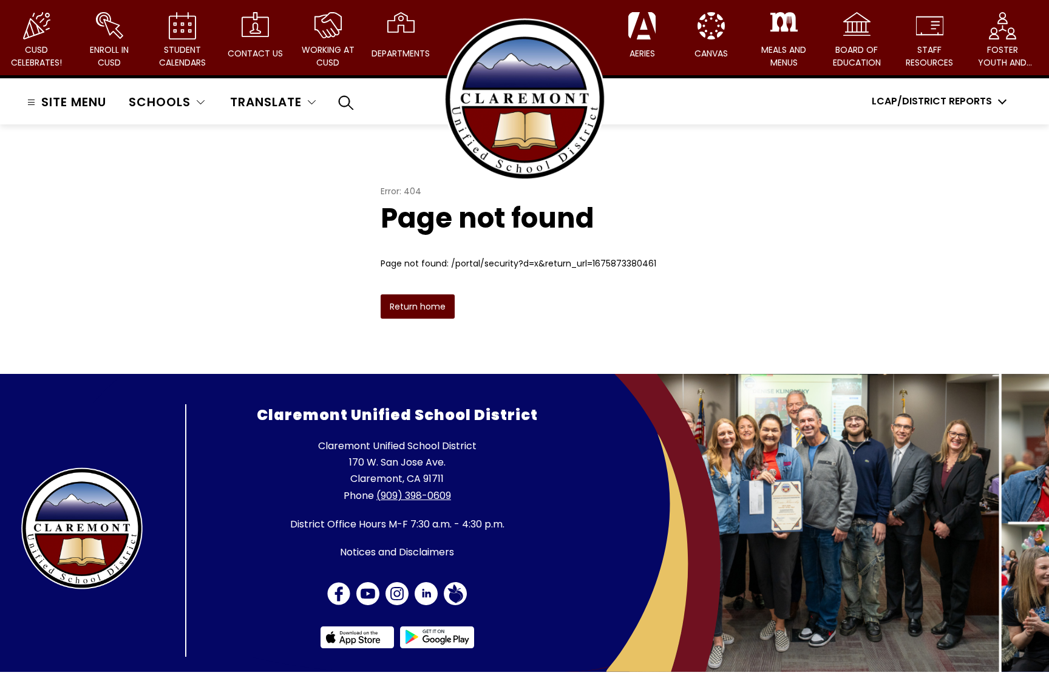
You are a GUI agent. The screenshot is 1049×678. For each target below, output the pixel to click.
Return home (418, 306)
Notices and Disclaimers (397, 552)
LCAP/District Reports (932, 101)
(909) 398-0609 (413, 496)
